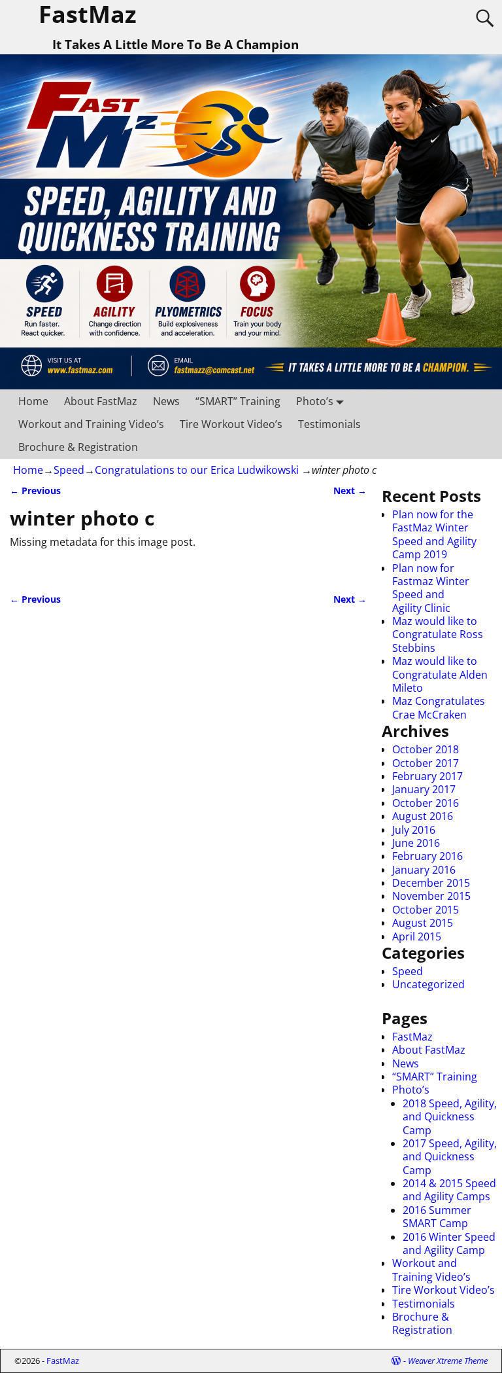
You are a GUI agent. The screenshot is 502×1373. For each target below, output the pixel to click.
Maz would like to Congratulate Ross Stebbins (437, 634)
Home (33, 401)
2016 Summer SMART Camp (437, 1216)
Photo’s (314, 401)
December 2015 (431, 883)
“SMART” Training (237, 401)
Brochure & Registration (78, 447)
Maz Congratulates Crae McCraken (438, 707)
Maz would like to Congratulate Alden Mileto (440, 674)
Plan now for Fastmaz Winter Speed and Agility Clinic (430, 588)
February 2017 (427, 776)
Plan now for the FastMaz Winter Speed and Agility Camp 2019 (434, 534)
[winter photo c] (188, 568)
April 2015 (416, 936)
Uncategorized (428, 984)
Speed (69, 470)
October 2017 (425, 763)
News (166, 401)
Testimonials (329, 424)
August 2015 (422, 923)
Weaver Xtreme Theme (448, 1360)
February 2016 (427, 856)
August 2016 (422, 816)
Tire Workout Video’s (231, 424)
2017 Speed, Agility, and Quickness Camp (450, 1156)
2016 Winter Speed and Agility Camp (449, 1243)
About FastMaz (100, 401)
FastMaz (412, 1036)
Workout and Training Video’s (91, 424)
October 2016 (425, 803)
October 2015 (425, 909)
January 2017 (424, 789)
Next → (350, 490)
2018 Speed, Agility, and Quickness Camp (450, 1116)
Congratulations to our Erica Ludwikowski (197, 470)
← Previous (35, 490)
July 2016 (413, 830)
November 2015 (431, 896)
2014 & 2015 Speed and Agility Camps (449, 1190)
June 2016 (416, 843)
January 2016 (424, 870)
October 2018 (425, 749)
